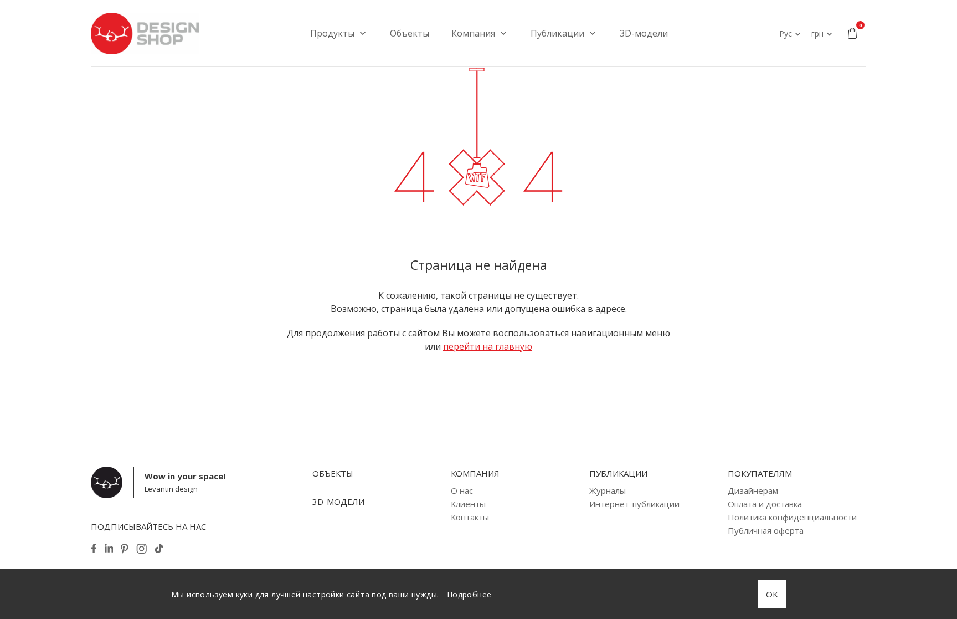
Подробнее (469, 594)
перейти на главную (487, 346)
